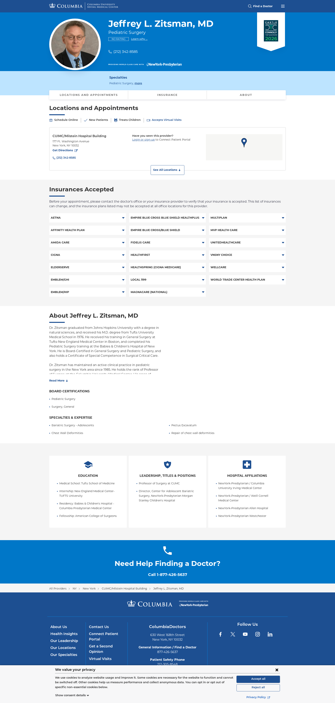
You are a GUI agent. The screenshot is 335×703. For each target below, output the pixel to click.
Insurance (167, 95)
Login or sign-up (143, 139)
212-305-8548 (167, 664)
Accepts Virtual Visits (166, 120)
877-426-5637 (167, 652)
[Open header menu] (283, 5)
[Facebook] (220, 634)
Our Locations (63, 648)
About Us (58, 627)
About (246, 95)
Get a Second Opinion (101, 649)
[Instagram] (258, 634)
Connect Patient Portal (103, 637)
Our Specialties (63, 655)
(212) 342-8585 (125, 52)
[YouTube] (245, 634)
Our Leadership (64, 641)
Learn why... (139, 39)
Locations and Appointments (89, 95)
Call (167, 574)
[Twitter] (233, 634)
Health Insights (64, 634)
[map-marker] (244, 142)
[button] (167, 170)
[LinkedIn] (270, 634)
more (138, 83)
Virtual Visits (100, 659)
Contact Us (99, 627)
